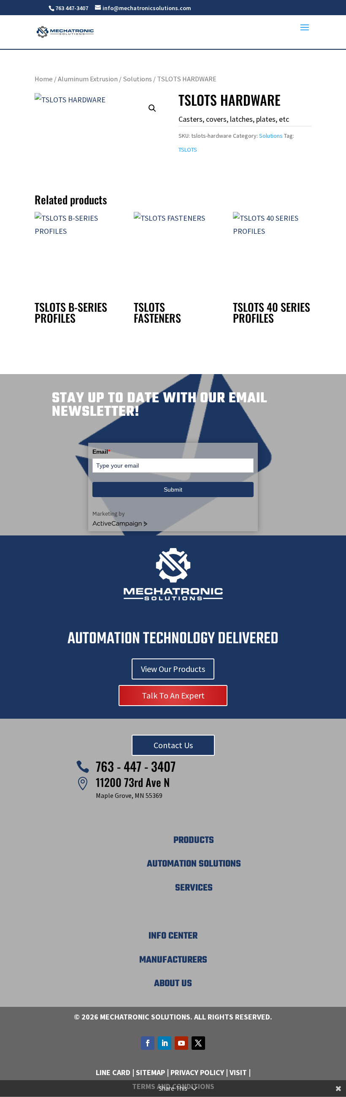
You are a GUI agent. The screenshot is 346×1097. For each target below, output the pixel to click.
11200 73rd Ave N (133, 782)
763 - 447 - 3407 (136, 766)
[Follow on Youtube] (181, 1043)
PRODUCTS (193, 840)
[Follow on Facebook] (147, 1043)
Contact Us (173, 745)
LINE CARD (113, 1072)
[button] (152, 108)
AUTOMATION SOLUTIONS (194, 864)
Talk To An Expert (173, 695)
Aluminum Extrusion (88, 79)
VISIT (238, 1072)
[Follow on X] (198, 1043)
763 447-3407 (71, 8)
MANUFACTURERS (173, 960)
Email (101, 451)
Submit (173, 489)
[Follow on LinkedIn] (164, 1043)
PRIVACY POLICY (197, 1072)
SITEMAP (150, 1072)
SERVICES (194, 888)
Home (44, 79)
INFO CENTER (173, 936)
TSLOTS (187, 149)
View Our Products (173, 669)
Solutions (137, 79)
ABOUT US (173, 984)
